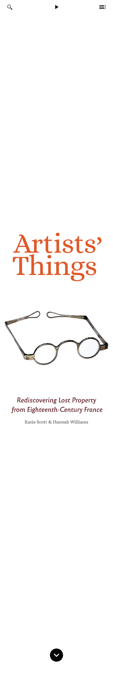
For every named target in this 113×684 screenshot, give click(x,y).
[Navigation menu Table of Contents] (102, 7)
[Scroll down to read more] (58, 662)
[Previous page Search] (10, 7)
